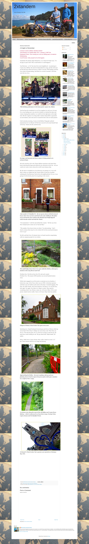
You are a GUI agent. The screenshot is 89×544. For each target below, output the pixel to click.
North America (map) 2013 (58, 39)
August (65, 144)
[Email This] (38, 482)
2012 (64, 154)
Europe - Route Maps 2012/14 (31, 39)
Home (14, 39)
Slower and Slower (67, 141)
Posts (64, 47)
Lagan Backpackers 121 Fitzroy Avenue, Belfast (35, 484)
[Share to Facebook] (41, 482)
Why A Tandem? (20, 39)
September (66, 138)
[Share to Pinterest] (42, 482)
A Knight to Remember (67, 142)
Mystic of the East (30, 483)
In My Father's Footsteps (70, 100)
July (64, 146)
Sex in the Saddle (70, 85)
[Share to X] (40, 482)
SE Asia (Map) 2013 (68, 39)
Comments (65, 49)
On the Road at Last (71, 92)
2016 (64, 136)
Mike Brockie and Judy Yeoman (26, 527)
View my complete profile (24, 531)
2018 (64, 134)
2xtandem (24, 6)
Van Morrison (35, 483)
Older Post (56, 519)
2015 (64, 137)
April (64, 150)
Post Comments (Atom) (28, 521)
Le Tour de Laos (70, 70)
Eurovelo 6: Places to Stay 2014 (45, 39)
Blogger (49, 536)
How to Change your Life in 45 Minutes (71, 63)
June (65, 147)
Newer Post (22, 519)
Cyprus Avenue (25, 483)
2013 (64, 153)
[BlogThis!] (39, 482)
